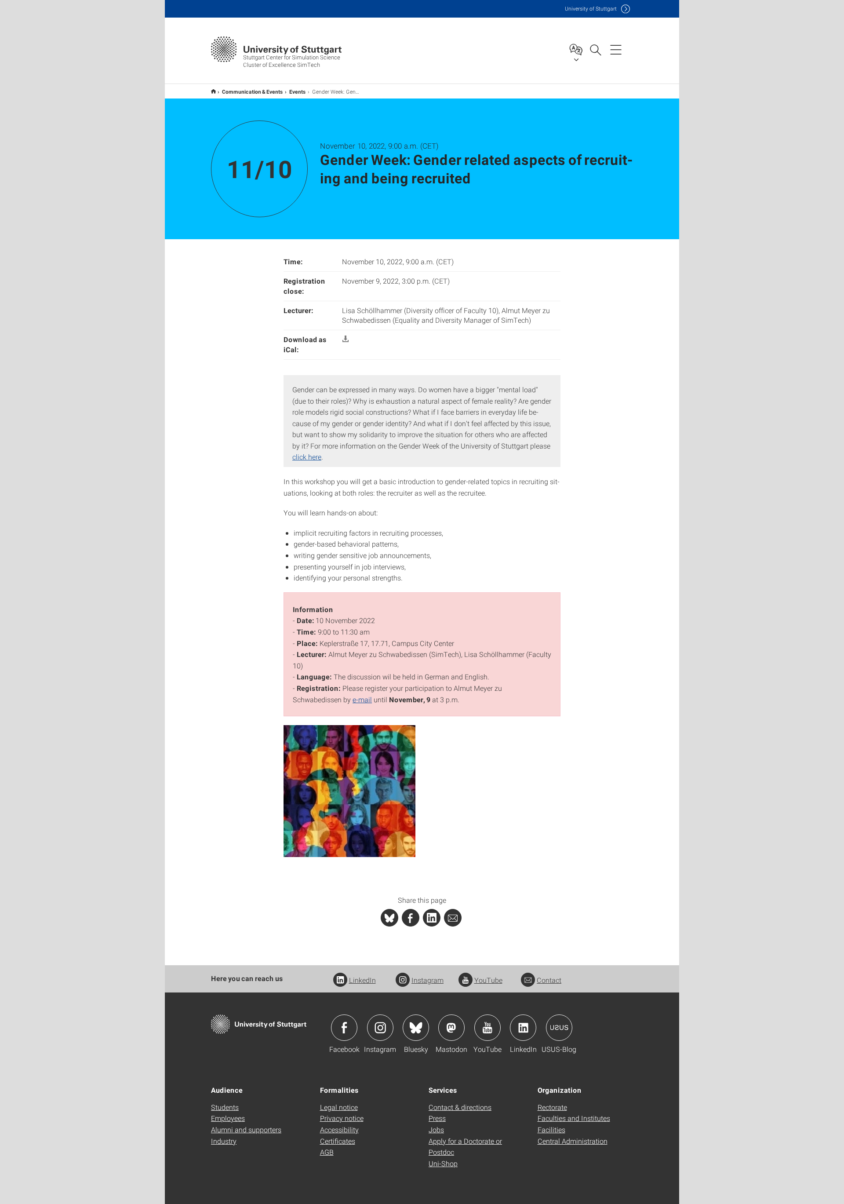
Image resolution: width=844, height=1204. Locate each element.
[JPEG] (349, 790)
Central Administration (573, 1141)
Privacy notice (342, 1118)
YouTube (488, 980)
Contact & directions (460, 1107)
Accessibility (339, 1129)
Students (225, 1107)
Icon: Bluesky (416, 1027)
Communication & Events (252, 91)
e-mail (362, 699)
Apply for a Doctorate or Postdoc (465, 1146)
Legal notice (339, 1107)
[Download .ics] (345, 339)
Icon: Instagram (380, 1027)
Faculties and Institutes (574, 1118)
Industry (223, 1141)
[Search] (595, 49)
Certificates (337, 1141)
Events (297, 91)
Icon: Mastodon (451, 1027)
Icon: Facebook (344, 1027)
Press (437, 1118)
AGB (327, 1152)
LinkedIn (362, 980)
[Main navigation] (616, 49)
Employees (228, 1118)
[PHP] (410, 918)
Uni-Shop (443, 1163)
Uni (591, 8)
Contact (549, 980)
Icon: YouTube (487, 1027)
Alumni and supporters (246, 1129)
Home (213, 91)
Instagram (427, 980)
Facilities (551, 1129)
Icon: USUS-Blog (559, 1027)
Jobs (436, 1129)
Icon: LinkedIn (523, 1027)
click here (306, 456)
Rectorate (552, 1107)
